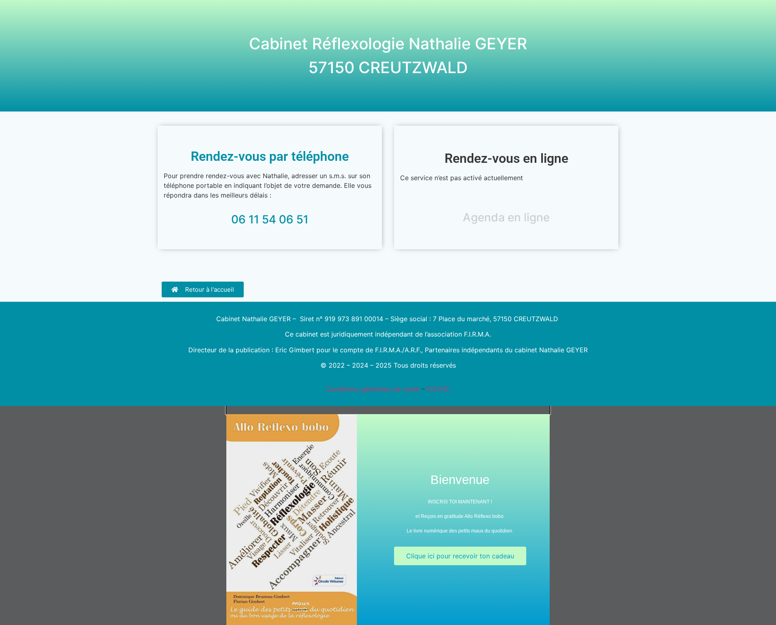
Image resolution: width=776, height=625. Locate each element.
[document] (388, 515)
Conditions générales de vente (373, 389)
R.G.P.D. (438, 389)
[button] (388, 410)
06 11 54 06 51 (269, 219)
